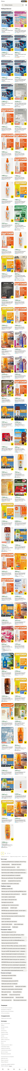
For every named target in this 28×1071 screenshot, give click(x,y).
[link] (14, 862)
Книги (2, 1043)
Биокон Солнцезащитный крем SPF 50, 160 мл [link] (7, 376)
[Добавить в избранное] (12, 12)
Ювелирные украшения (6, 1053)
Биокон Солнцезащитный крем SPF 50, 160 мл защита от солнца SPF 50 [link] (20, 820)
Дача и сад (3, 1041)
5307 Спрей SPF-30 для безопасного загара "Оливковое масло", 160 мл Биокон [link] (20, 724)
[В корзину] (12, 25)
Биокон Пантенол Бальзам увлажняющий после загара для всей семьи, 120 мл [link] (7, 178)
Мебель (2, 1025)
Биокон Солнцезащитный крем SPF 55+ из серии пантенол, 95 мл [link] (20, 202)
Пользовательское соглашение (7, 1056)
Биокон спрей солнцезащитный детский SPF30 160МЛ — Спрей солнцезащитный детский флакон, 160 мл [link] (20, 747)
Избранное (14, 1069)
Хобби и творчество (5, 1039)
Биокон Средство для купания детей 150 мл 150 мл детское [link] (20, 599)
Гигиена (2, 1028)
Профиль (25, 1069)
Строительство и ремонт (6, 1050)
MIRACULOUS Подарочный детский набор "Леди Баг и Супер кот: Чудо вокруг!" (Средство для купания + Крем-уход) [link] (7, 449)
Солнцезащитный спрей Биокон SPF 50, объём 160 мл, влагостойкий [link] (20, 276)
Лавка (8, 1069)
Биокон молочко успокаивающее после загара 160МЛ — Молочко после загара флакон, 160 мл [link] (20, 474)
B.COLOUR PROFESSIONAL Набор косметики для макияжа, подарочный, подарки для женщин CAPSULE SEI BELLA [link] (20, 351)
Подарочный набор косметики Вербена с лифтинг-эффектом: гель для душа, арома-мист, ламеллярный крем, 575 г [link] (7, 400)
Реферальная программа (6, 1018)
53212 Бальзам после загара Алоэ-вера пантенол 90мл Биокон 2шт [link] (20, 523)
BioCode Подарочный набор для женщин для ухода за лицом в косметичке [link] (20, 129)
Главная (3, 1069)
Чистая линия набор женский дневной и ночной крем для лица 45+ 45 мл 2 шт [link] (20, 226)
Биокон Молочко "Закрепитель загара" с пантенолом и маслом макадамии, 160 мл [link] (19, 424)
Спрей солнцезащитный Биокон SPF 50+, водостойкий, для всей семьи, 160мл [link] (7, 351)
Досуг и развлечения (5, 1023)
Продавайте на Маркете (6, 1009)
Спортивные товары (5, 1046)
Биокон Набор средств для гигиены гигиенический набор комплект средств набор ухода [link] (20, 80)
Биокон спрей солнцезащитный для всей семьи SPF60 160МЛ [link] (7, 844)
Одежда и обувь (4, 1032)
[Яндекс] (10, 1066)
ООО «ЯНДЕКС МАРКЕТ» (9, 1064)
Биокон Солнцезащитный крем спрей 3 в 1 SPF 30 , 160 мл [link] (20, 547)
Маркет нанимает (4, 1060)
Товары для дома (4, 1034)
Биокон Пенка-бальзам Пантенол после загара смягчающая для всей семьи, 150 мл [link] (6, 129)
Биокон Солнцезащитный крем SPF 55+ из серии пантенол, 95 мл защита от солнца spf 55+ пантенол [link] (20, 673)
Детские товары (4, 1052)
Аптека (2, 1035)
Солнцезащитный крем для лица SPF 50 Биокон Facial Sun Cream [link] (20, 796)
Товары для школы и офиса (6, 1044)
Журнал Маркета (4, 1062)
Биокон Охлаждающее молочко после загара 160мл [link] (6, 673)
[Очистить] (22, 5)
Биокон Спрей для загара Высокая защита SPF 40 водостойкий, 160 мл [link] (20, 574)
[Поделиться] (26, 5)
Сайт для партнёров (5, 1013)
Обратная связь (4, 1058)
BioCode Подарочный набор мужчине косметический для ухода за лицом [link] (7, 302)
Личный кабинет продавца (6, 1007)
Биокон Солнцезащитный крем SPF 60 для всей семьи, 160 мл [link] (7, 424)
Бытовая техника (4, 1027)
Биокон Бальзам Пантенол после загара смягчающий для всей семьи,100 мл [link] (7, 724)
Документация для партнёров (7, 1011)
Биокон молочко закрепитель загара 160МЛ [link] (7, 547)
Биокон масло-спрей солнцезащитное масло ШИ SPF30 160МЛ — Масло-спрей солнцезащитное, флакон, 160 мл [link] (7, 698)
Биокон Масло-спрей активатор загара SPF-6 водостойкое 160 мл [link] (20, 449)
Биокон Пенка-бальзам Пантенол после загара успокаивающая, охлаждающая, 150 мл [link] (19, 154)
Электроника (4, 1030)
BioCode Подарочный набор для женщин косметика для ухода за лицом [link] (20, 104)
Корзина (19, 1069)
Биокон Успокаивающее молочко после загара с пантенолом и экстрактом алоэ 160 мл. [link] (7, 773)
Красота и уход (4, 1037)
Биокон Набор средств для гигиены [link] (7, 31)
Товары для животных (5, 1048)
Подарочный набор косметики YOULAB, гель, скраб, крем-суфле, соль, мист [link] (7, 646)
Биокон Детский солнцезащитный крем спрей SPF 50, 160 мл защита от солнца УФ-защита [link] (6, 622)
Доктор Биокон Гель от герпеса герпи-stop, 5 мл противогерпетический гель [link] (20, 499)
